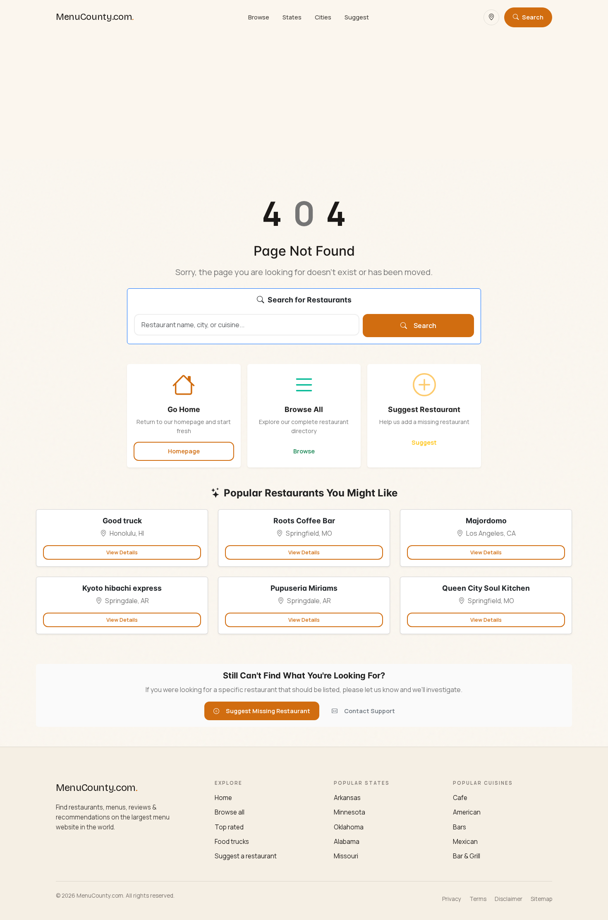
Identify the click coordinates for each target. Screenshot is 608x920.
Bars (459, 827)
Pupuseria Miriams (304, 588)
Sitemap (541, 899)
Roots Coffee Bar (304, 520)
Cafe (460, 797)
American (467, 812)
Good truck (122, 520)
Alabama (346, 841)
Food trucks (232, 841)
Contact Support (369, 711)
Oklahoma (349, 827)
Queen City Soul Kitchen (486, 588)
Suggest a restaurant (246, 856)
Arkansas (347, 797)
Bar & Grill (466, 856)
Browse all (229, 812)
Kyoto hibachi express (122, 588)
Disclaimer (508, 899)
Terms (477, 899)
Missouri (346, 856)
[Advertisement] (304, 97)
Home (223, 797)
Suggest (357, 17)
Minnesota (349, 812)
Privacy (451, 899)
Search (425, 325)
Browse (258, 17)
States (292, 17)
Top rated (229, 827)
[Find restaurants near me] (491, 17)
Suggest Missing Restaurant (268, 711)
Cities (323, 17)
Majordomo (486, 520)
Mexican (465, 841)
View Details (122, 552)
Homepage (184, 451)
